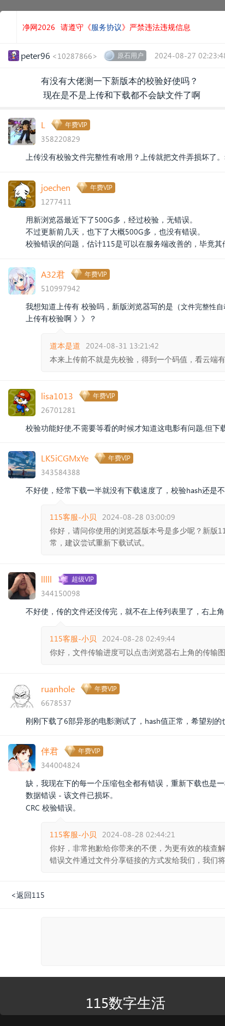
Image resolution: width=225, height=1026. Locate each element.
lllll (46, 579)
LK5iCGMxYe (64, 458)
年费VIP (76, 125)
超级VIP (83, 579)
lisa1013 (57, 395)
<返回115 (28, 895)
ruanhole (58, 688)
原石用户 (130, 55)
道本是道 (65, 345)
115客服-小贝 (73, 517)
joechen (55, 187)
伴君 (49, 751)
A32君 (53, 274)
